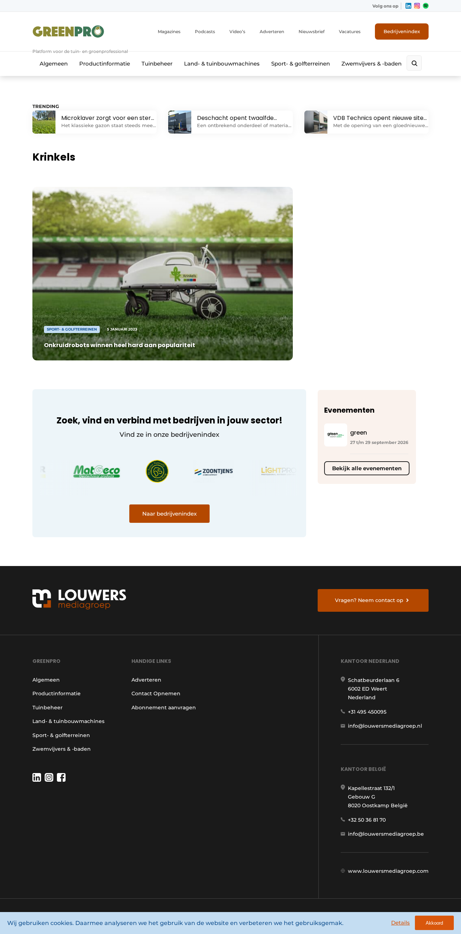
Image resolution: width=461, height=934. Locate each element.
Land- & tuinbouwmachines (222, 63)
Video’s (237, 31)
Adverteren (272, 31)
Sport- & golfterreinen (300, 63)
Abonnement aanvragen (163, 707)
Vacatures (350, 31)
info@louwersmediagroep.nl (385, 726)
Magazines (169, 31)
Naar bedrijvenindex (169, 513)
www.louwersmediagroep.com (388, 871)
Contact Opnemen (155, 693)
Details (400, 922)
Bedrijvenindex (402, 31)
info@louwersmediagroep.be (386, 834)
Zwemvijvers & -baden (371, 63)
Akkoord (434, 923)
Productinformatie (104, 63)
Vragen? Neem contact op (369, 600)
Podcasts (205, 31)
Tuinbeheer (157, 63)
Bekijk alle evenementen (367, 468)
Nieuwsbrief (312, 31)
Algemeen (54, 63)
